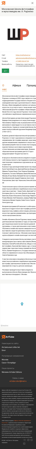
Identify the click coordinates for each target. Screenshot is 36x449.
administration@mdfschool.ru (26, 58)
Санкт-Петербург (9, 363)
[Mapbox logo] (4, 326)
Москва (5, 360)
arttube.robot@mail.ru (18, 381)
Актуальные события (11, 347)
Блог (4, 350)
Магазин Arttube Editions (12, 372)
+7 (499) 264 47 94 (22, 61)
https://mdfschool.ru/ (23, 55)
